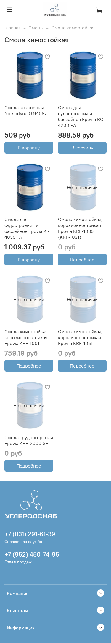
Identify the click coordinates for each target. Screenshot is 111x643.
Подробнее (82, 259)
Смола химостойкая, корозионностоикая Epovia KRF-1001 (26, 337)
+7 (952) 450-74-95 (31, 554)
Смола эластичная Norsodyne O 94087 (25, 110)
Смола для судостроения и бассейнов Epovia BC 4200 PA (80, 116)
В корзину (29, 148)
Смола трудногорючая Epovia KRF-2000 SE (28, 440)
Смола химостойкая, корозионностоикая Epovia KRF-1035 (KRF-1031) (80, 228)
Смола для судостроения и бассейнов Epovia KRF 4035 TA (28, 228)
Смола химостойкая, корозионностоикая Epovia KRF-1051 (80, 337)
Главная (12, 27)
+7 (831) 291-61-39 (29, 534)
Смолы (36, 27)
